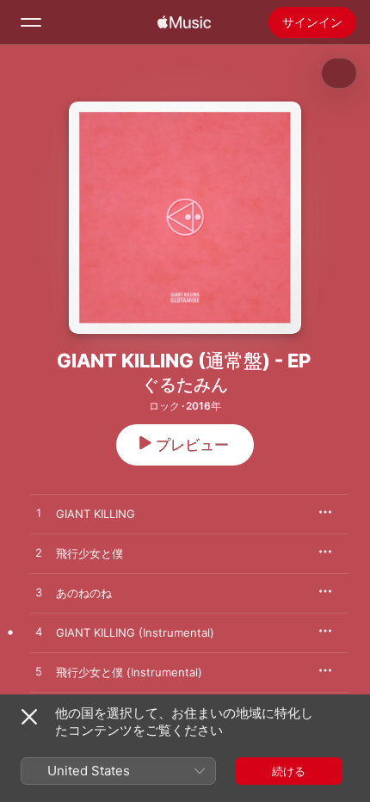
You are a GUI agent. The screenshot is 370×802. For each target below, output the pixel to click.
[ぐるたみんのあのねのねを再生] (39, 593)
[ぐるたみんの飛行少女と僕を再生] (39, 553)
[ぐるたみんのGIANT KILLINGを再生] (39, 513)
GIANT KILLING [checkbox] (95, 514)
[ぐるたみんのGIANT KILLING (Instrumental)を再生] (39, 632)
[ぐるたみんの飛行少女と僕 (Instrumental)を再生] (39, 672)
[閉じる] (29, 717)
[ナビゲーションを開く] (31, 22)
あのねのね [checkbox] (84, 593)
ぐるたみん (185, 384)
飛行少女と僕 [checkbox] (89, 553)
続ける (288, 771)
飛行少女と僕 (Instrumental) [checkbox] (129, 672)
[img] (184, 22)
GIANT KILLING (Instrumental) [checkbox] (135, 632)
